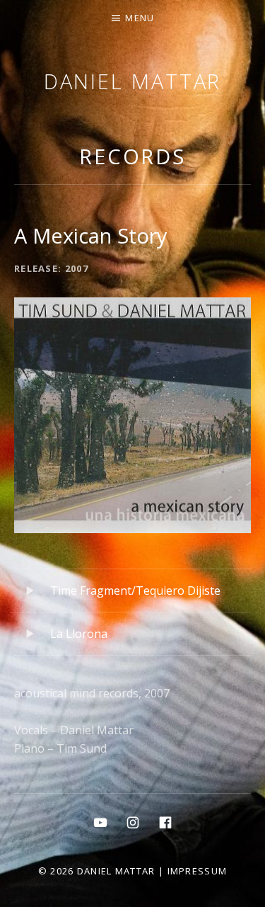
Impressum (197, 871)
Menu (139, 17)
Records (132, 156)
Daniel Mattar (133, 81)
